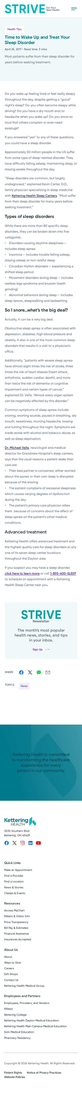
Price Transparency (16, 922)
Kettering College (15, 1014)
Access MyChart (14, 910)
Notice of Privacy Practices (44, 1072)
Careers (9, 968)
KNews (8, 1009)
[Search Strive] (62, 9)
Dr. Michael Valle (17, 448)
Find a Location (14, 881)
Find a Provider (13, 875)
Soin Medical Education (19, 1032)
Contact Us (11, 980)
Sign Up (38, 649)
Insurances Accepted (17, 939)
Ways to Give (12, 962)
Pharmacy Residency (17, 1038)
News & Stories (13, 887)
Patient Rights (13, 1072)
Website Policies (14, 1077)
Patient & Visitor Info (17, 916)
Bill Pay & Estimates (16, 928)
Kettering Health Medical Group (24, 986)
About (8, 957)
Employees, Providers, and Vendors (26, 1003)
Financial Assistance (16, 933)
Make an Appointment (18, 870)
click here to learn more (22, 573)
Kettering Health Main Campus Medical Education (35, 1026)
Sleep (24, 686)
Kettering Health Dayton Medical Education (31, 1020)
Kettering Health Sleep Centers (34, 196)
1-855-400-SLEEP (63, 573)
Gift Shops (11, 974)
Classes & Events (14, 893)
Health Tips (14, 29)
